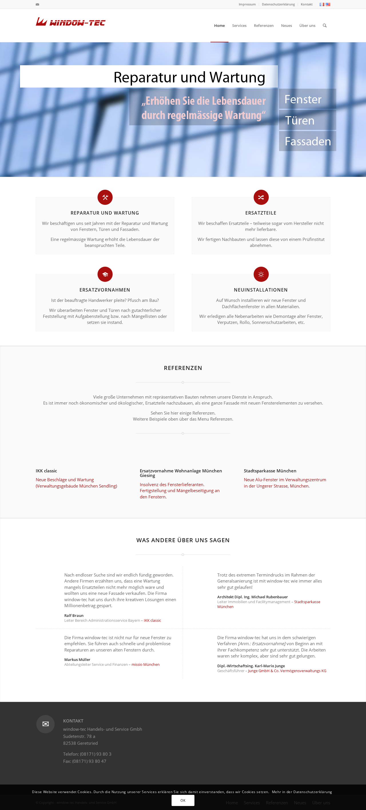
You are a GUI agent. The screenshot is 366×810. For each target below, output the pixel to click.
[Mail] (37, 4)
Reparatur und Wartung (105, 213)
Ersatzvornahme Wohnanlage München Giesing (181, 473)
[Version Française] (321, 5)
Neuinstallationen (261, 290)
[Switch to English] (327, 5)
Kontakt (307, 4)
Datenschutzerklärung (278, 4)
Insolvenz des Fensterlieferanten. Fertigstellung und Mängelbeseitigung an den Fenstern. (180, 491)
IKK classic (46, 471)
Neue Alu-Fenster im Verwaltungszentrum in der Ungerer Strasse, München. (285, 482)
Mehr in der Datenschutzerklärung (302, 791)
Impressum (247, 4)
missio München (146, 664)
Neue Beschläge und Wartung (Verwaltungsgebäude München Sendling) (76, 482)
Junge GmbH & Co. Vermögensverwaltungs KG (287, 670)
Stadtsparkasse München (270, 471)
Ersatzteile (261, 213)
